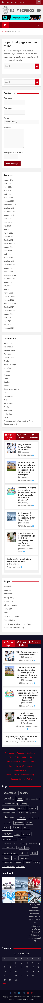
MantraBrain (30, 1000)
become (24, 792)
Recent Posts (22, 436)
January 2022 (9, 300)
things (6, 858)
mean (17, 834)
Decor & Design (10, 364)
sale (22, 843)
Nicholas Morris (26, 455)
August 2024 (8, 247)
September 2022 (10, 279)
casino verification (8, 808)
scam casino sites (33, 844)
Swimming (8, 410)
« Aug (4, 983)
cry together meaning (9, 812)
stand (27, 847)
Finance (7, 375)
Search (37, 66)
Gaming (7, 382)
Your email (8, 108)
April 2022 (7, 289)
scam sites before (8, 847)
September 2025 (10, 212)
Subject (6, 118)
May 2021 (7, 325)
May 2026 (7, 191)
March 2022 (8, 293)
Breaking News (9, 350)
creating (32, 808)
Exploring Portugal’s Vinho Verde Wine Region (19, 560)
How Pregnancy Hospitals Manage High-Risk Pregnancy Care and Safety (26, 538)
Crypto (6, 361)
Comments (33, 438)
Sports (6, 407)
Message (7, 127)
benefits (8, 798)
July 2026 (7, 183)
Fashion (7, 372)
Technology (8, 414)
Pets (5, 400)
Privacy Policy (9, 598)
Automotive (8, 347)
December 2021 (10, 303)
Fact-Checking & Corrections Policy (18, 624)
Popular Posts (10, 436)
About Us (7, 590)
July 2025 (7, 219)
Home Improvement (11, 389)
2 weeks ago (25, 546)
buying (24, 803)
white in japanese (8, 866)
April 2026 (7, 194)
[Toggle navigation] (12, 25)
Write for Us (8, 601)
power (21, 839)
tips (14, 858)
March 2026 (8, 198)
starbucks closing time (9, 853)
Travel (6, 417)
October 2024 (9, 240)
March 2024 (8, 258)
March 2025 (8, 233)
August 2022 (8, 282)
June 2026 (8, 187)
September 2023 (10, 265)
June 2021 (8, 321)
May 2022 (7, 286)
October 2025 (9, 208)
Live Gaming (8, 396)
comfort (21, 808)
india (26, 827)
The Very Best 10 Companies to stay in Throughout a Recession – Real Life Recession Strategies (27, 468)
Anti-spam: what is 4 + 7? (14, 152)
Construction (9, 357)
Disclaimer (8, 594)
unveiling (18, 862)
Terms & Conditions (11, 616)
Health (6, 386)
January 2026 (9, 201)
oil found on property (9, 839)
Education (7, 368)
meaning (26, 834)
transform (24, 858)
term (24, 852)
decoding (23, 812)
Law (5, 393)
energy (22, 817)
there (34, 853)
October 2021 (9, 307)
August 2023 (8, 268)
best (20, 799)
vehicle (28, 862)
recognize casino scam (10, 844)
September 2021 (10, 311)
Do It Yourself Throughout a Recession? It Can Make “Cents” (26, 516)
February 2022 (9, 296)
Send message (12, 164)
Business (7, 354)
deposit (34, 812)
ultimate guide (7, 862)
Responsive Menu (38, 2)
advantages (9, 792)
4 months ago (14, 564)
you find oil (21, 866)
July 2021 (7, 318)
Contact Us (8, 586)
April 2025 (7, 229)
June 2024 (8, 250)
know (7, 833)
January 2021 (9, 328)
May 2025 (7, 226)
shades (20, 847)
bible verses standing (32, 799)
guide (29, 822)
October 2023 (9, 261)
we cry (36, 862)
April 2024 (7, 254)
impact (16, 827)
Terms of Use (9, 609)
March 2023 (8, 272)
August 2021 (8, 314)
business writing (10, 803)
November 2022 (10, 275)
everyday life (7, 823)
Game (6, 379)
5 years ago (24, 452)
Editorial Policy (9, 620)
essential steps (32, 818)
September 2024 (10, 243)
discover (9, 817)
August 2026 (8, 180)
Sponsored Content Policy (14, 628)
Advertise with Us (10, 605)
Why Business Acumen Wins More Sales (24, 447)
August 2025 (8, 215)
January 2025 (9, 236)
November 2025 (10, 205)
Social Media (8, 403)
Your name (8, 98)
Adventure (8, 343)
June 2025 (8, 222)
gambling (19, 822)
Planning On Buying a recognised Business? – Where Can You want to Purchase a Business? (27, 493)
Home (6, 613)
